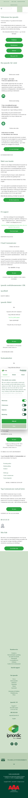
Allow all (14, 421)
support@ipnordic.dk (14, 715)
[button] (19, 9)
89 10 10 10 (5, 520)
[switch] (24, 405)
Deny (14, 426)
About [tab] (23, 374)
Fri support (4, 212)
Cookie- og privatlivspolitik (14, 774)
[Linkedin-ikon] (16, 743)
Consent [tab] (5, 374)
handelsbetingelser (21, 347)
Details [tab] (14, 374)
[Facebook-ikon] (11, 743)
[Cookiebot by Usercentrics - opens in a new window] (20, 371)
